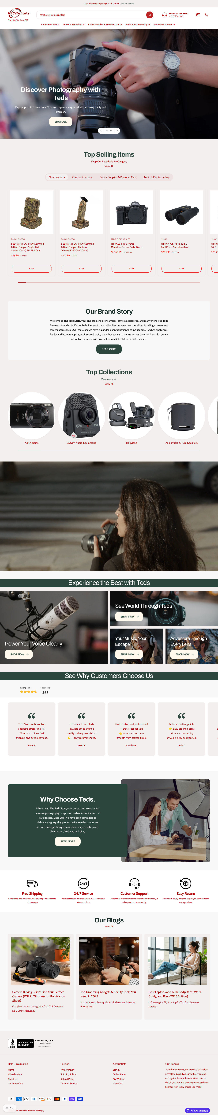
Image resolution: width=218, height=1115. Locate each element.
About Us (12, 1079)
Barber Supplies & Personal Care (103, 24)
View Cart (118, 1083)
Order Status (119, 1074)
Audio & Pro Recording (136, 24)
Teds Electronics (21, 1110)
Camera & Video (49, 24)
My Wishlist (118, 1079)
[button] (206, 15)
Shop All (45, 97)
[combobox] (95, 15)
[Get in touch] (198, 15)
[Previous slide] (101, 131)
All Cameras (31, 442)
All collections (15, 1074)
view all (109, 166)
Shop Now (17, 654)
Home (11, 1069)
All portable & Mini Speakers (181, 442)
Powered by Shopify (36, 1110)
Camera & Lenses (82, 177)
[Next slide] (117, 131)
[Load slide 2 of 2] (111, 131)
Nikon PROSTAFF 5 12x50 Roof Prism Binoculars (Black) (175, 245)
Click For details (127, 3)
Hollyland (131, 442)
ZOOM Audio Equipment (81, 442)
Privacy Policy (67, 1069)
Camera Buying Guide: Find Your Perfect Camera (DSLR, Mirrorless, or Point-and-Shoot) (38, 996)
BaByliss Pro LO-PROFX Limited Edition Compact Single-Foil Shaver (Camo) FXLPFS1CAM (27, 247)
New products (57, 177)
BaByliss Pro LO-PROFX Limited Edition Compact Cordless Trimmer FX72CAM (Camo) (77, 247)
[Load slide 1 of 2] (107, 131)
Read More (109, 349)
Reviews (46, 687)
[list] (109, 729)
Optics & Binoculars (72, 24)
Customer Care (15, 1083)
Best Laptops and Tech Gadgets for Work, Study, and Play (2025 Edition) (175, 994)
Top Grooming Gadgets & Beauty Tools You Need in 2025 (108, 994)
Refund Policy (67, 1079)
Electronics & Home (163, 24)
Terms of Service (68, 1083)
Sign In (116, 1069)
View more (107, 379)
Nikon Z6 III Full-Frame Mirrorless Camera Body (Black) (127, 245)
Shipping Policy (68, 1074)
